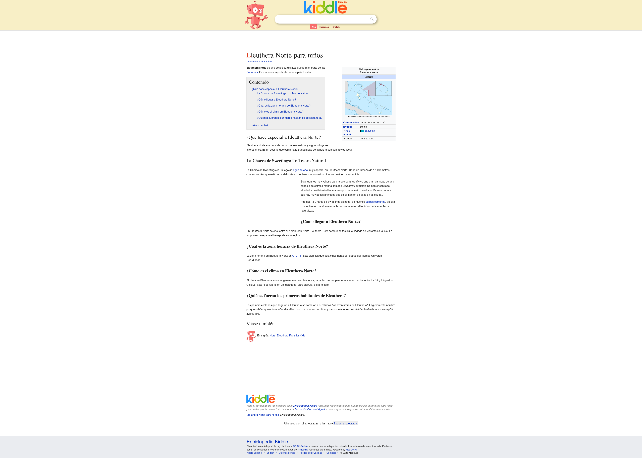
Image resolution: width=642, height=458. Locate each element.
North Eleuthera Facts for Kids (287, 335)
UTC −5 (296, 255)
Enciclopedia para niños (259, 60)
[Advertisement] (320, 40)
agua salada (300, 170)
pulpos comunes (375, 202)
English (336, 26)
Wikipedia (302, 449)
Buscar (372, 19)
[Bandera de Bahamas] (362, 130)
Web (314, 26)
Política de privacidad (311, 452)
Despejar (365, 19)
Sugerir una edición (345, 423)
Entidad (347, 126)
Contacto (331, 452)
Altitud (347, 134)
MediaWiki (351, 449)
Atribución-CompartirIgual (309, 409)
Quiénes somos (287, 452)
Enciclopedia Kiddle (305, 406)
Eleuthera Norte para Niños (262, 415)
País (347, 130)
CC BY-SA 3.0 (300, 446)
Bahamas (369, 130)
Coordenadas (351, 122)
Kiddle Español (254, 452)
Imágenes (324, 26)
